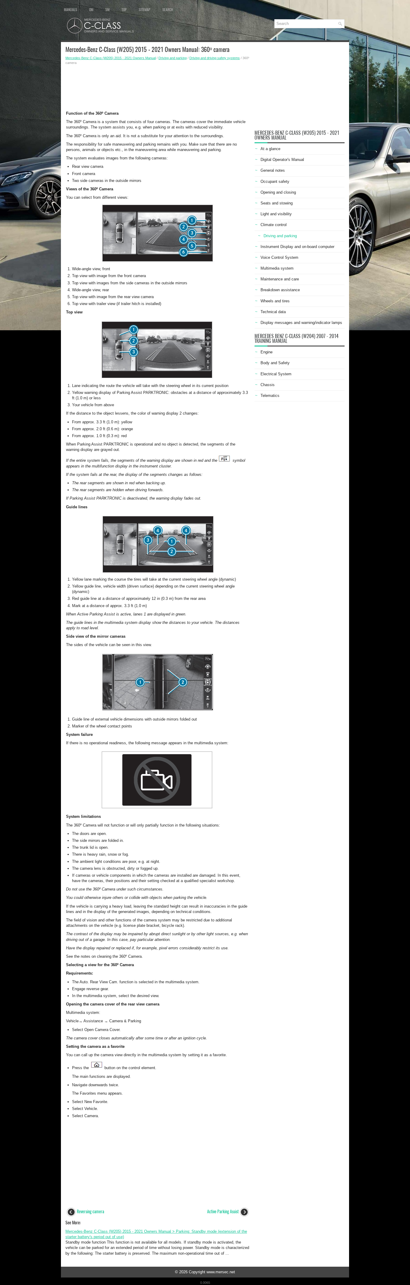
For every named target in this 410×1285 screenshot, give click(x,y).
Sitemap (144, 9)
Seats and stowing (277, 203)
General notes (273, 170)
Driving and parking (172, 58)
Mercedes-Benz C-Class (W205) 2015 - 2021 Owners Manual (110, 58)
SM (107, 9)
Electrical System (276, 374)
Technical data (273, 312)
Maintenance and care (280, 279)
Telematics (270, 395)
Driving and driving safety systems (214, 58)
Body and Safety (275, 363)
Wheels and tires (275, 301)
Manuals (70, 9)
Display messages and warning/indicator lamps (301, 322)
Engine (267, 352)
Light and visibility (276, 214)
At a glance (270, 149)
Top (124, 9)
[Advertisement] (157, 86)
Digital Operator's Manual (282, 159)
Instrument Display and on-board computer (297, 246)
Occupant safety (275, 181)
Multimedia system (277, 268)
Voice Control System (279, 257)
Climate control (274, 224)
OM (91, 9)
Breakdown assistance (280, 290)
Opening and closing (278, 192)
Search (167, 9)
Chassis (268, 384)
